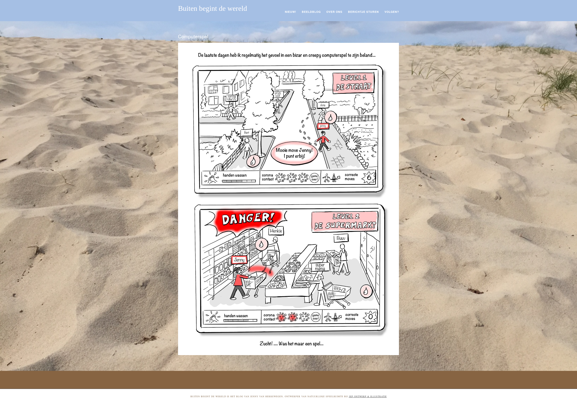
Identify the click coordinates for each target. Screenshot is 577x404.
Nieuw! (290, 12)
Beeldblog (311, 12)
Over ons (334, 12)
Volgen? (392, 12)
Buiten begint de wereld (212, 8)
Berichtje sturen (363, 12)
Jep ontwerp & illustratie (368, 396)
